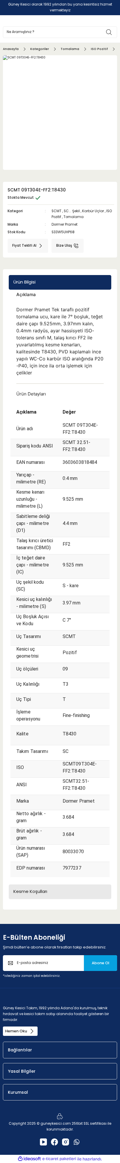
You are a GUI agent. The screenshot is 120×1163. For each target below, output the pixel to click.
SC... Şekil (72, 211)
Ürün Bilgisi (24, 282)
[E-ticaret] (59, 1159)
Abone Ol (100, 962)
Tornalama (73, 217)
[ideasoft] (29, 1159)
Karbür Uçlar (93, 211)
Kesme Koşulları (30, 891)
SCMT (56, 211)
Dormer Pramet (64, 224)
